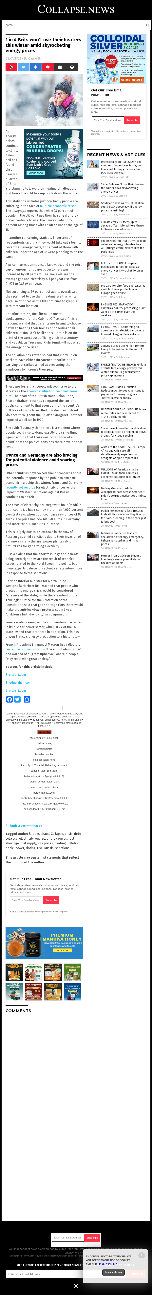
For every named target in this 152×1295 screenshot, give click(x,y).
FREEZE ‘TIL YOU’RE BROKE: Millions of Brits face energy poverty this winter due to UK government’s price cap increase (123, 370)
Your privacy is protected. (22, 911)
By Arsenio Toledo (125, 338)
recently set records (20, 487)
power (19, 848)
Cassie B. (34, 58)
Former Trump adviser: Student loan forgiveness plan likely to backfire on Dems (121, 559)
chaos (45, 834)
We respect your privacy (55, 1256)
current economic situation (25, 649)
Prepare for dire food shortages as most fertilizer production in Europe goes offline (123, 289)
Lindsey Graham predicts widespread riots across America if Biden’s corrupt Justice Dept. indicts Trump (123, 494)
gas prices (45, 843)
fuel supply (28, 843)
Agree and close (113, 1272)
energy (40, 838)
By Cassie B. (121, 196)
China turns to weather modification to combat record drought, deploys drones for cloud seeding (123, 432)
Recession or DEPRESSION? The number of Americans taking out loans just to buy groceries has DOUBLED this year (121, 167)
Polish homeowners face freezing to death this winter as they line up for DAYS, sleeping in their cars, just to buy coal (123, 516)
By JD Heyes (121, 297)
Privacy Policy (107, 1264)
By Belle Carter (123, 214)
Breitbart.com (16, 675)
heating (60, 843)
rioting (30, 848)
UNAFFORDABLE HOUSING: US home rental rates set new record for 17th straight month (123, 413)
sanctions (62, 848)
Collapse (57, 834)
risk (40, 848)
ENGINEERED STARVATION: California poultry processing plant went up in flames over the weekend (123, 310)
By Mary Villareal (123, 402)
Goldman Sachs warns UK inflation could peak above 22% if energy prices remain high (122, 207)
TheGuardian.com (18, 682)
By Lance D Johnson (125, 278)
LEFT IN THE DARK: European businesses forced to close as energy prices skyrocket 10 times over (122, 269)
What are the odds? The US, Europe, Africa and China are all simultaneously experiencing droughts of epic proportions (123, 452)
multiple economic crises (58, 206)
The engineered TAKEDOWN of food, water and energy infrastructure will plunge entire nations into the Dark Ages (123, 246)
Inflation (73, 843)
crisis (68, 834)
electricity (26, 838)
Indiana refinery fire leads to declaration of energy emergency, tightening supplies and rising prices (122, 539)
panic (10, 848)
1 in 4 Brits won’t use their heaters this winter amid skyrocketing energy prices (122, 188)
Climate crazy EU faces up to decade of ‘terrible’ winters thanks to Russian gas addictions (123, 225)
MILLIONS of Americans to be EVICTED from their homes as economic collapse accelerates (121, 473)
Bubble (34, 834)
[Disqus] (44, 1065)
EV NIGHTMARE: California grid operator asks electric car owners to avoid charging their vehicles (122, 330)
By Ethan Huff (122, 177)
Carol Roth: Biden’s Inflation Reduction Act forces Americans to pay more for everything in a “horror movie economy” (122, 392)
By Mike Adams (123, 256)
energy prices (57, 838)
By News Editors (124, 233)
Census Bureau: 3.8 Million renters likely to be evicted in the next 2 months (122, 349)
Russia (49, 848)
